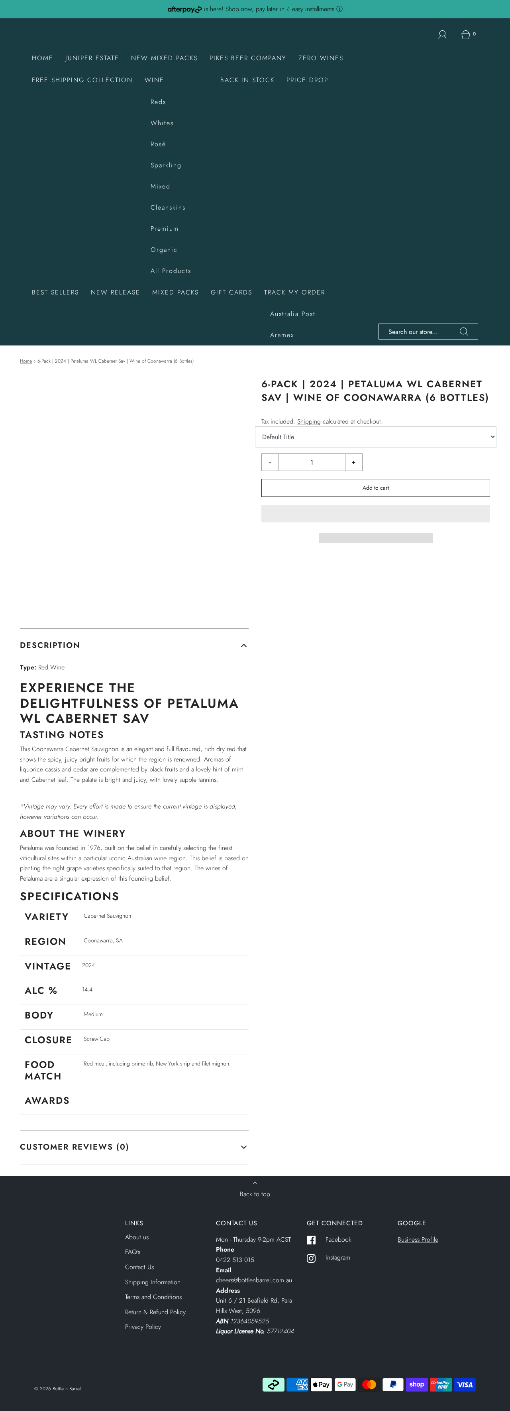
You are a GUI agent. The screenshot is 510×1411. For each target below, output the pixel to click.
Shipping (309, 421)
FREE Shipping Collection (82, 79)
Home (42, 58)
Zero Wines (320, 58)
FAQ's (132, 1251)
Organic (164, 249)
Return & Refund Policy (155, 1312)
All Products (171, 270)
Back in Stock (247, 79)
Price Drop (307, 79)
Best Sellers (55, 292)
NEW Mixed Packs (164, 58)
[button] (375, 513)
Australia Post (293, 313)
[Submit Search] (464, 332)
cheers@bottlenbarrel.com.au (254, 1280)
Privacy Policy (143, 1326)
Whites (162, 123)
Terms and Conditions (153, 1296)
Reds (158, 101)
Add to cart (376, 488)
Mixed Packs (175, 292)
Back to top (255, 1194)
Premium (165, 228)
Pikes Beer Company (248, 58)
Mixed (161, 186)
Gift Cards (231, 292)
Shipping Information (152, 1282)
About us (137, 1237)
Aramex (282, 335)
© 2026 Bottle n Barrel (57, 1388)
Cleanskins (168, 207)
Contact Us (139, 1267)
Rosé (158, 144)
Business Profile (418, 1239)
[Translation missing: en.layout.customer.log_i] (442, 34)
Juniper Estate (92, 58)
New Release (115, 292)
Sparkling (166, 165)
